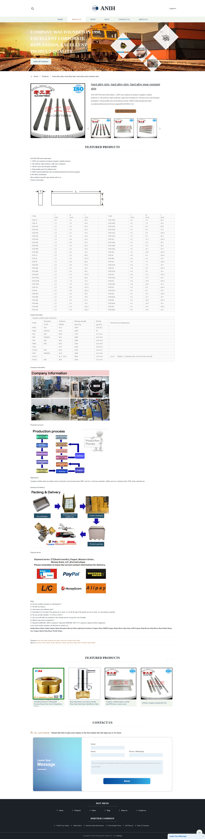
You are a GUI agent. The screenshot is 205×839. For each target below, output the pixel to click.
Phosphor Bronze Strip (68, 628)
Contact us (124, 19)
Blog (107, 19)
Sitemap (119, 836)
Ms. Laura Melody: (42, 733)
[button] (32, 8)
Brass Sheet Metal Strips (163, 628)
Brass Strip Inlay (125, 628)
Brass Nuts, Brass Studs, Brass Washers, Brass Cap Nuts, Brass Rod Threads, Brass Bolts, (65, 643)
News (92, 19)
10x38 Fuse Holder (62, 825)
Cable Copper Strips (52, 628)
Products (76, 19)
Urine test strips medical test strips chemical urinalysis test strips (58, 640)
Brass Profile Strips (55, 631)
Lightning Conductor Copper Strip (89, 628)
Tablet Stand (77, 825)
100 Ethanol (129, 825)
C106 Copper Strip (137, 628)
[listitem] (102, 128)
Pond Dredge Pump (114, 825)
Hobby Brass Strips (37, 628)
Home (60, 19)
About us (143, 19)
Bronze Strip (149, 628)
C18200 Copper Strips (110, 628)
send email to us (127, 111)
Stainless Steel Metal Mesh (95, 825)
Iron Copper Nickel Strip (39, 631)
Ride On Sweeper (143, 825)
